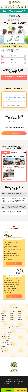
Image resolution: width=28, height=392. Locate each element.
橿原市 (10, 97)
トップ (2, 49)
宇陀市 (19, 97)
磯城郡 (18, 105)
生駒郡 (4, 105)
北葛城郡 (13, 105)
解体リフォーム (4, 348)
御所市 (8, 99)
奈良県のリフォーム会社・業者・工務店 (8, 50)
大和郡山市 (5, 97)
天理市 (14, 96)
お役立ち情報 (20, 381)
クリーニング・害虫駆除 (6, 332)
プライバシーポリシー (10, 381)
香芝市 (14, 97)
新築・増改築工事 (5, 336)
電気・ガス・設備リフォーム (7, 344)
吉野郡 (8, 105)
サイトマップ (17, 379)
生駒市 (23, 96)
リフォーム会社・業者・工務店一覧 (12, 49)
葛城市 (4, 99)
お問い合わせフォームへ (14, 296)
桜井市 (19, 96)
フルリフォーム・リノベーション (8, 334)
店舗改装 (3, 346)
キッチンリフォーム (5, 338)
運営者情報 (10, 379)
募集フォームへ (14, 263)
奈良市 (4, 96)
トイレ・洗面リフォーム (6, 342)
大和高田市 (9, 96)
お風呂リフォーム (5, 340)
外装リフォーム (4, 331)
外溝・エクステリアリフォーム (8, 350)
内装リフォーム (4, 351)
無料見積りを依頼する (14, 133)
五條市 (23, 97)
